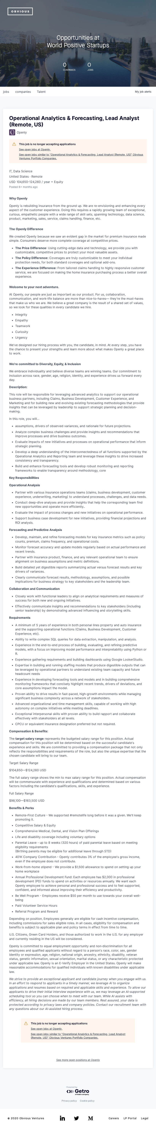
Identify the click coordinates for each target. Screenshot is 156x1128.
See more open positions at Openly (78, 1059)
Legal (144, 1118)
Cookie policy (87, 1100)
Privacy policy (69, 1100)
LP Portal (130, 1118)
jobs (6, 92)
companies (23, 92)
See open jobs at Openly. (35, 149)
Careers (114, 1118)
